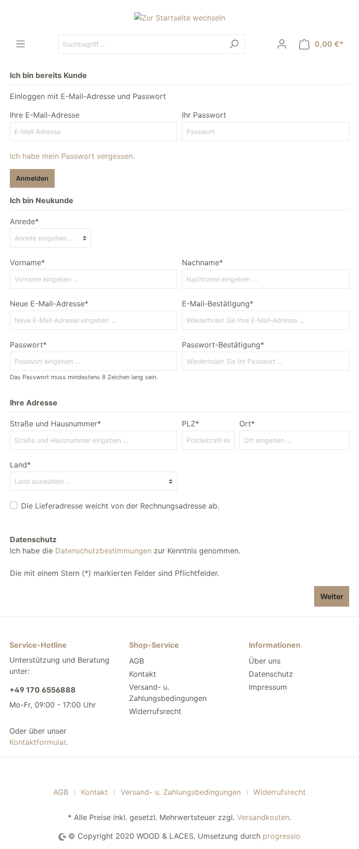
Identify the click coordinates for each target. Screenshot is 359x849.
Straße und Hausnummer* (55, 423)
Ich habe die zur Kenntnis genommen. (125, 545)
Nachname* (202, 262)
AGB (136, 660)
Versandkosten (263, 817)
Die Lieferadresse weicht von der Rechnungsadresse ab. (120, 505)
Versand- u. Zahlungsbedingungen (181, 792)
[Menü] (20, 44)
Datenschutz (271, 674)
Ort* (247, 423)
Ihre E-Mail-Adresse (44, 115)
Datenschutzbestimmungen (103, 550)
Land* (20, 464)
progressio (282, 836)
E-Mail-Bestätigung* (217, 303)
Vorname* (27, 262)
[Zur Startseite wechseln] (179, 17)
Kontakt (142, 674)
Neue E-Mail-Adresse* (49, 303)
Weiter (331, 596)
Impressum (268, 687)
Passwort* (28, 344)
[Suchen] (234, 44)
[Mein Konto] (282, 44)
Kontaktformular (37, 742)
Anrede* (24, 221)
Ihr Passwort (204, 115)
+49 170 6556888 (42, 689)
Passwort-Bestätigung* (223, 344)
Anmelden (32, 178)
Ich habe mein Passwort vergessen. (72, 156)
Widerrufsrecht (155, 711)
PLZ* (190, 423)
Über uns (264, 660)
